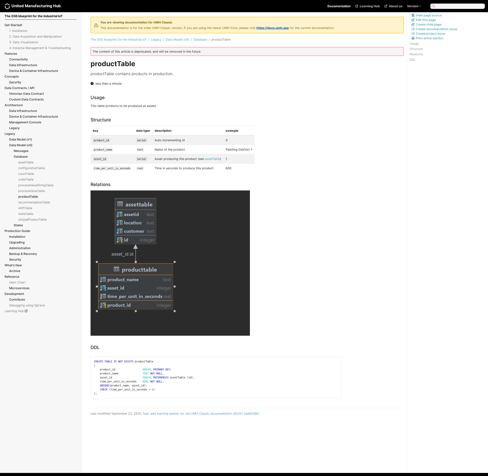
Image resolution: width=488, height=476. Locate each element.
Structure (416, 49)
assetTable (212, 159)
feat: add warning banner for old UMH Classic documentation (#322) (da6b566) (201, 413)
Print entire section (429, 38)
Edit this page (425, 20)
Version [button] (413, 6)
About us (395, 6)
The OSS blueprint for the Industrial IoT (119, 39)
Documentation (339, 6)
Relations (416, 54)
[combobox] (457, 6)
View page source (428, 15)
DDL (413, 59)
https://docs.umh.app (272, 28)
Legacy (156, 39)
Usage (414, 43)
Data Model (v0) (177, 39)
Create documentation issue (436, 29)
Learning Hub (370, 6)
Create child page (428, 24)
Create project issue (430, 33)
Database (200, 39)
